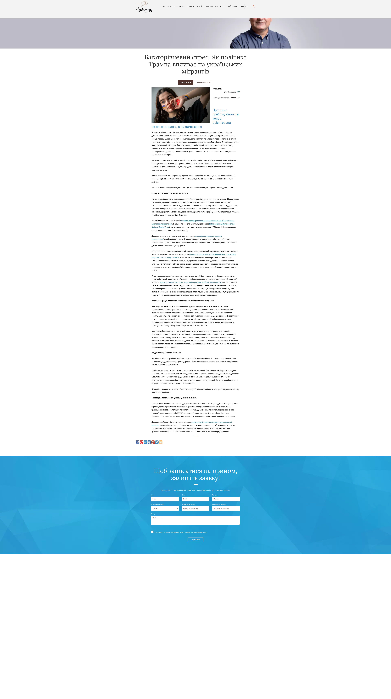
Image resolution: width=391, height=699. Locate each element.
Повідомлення (155, 514)
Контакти (220, 6)
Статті (191, 6)
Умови (209, 6)
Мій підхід (233, 6)
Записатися (185, 82)
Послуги (179, 6)
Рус (246, 6)
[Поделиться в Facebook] (137, 442)
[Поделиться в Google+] (141, 442)
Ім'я (152, 495)
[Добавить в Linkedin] (145, 442)
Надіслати (195, 540)
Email (183, 495)
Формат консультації (157, 504)
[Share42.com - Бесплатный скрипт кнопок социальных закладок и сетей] (160, 442)
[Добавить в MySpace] (149, 442)
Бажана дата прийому (188, 504)
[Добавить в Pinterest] (153, 442)
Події (199, 6)
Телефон (215, 495)
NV (238, 92)
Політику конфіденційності (199, 532)
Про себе (167, 6)
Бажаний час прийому (219, 504)
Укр (242, 6)
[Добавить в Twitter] (157, 442)
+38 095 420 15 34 (204, 82)
